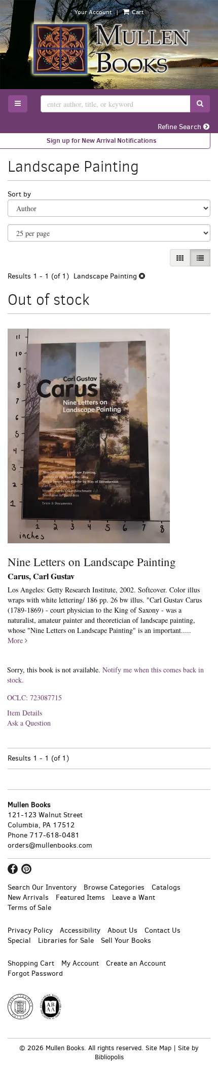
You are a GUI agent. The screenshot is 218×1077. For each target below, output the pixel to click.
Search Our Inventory (42, 887)
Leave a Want (133, 897)
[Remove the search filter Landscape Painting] (142, 276)
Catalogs (166, 887)
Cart (136, 12)
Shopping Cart (31, 963)
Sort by (19, 194)
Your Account (93, 12)
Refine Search (180, 127)
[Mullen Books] (109, 48)
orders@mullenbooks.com (50, 845)
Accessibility (80, 930)
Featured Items (80, 897)
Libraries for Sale (66, 940)
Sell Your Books (126, 940)
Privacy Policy (30, 930)
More (16, 640)
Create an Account (136, 963)
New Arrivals (28, 897)
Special (19, 940)
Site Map (158, 1048)
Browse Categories (114, 887)
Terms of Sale (29, 907)
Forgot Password (35, 973)
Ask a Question (29, 723)
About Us (122, 930)
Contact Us (162, 930)
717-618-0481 (54, 835)
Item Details (24, 712)
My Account (80, 963)
